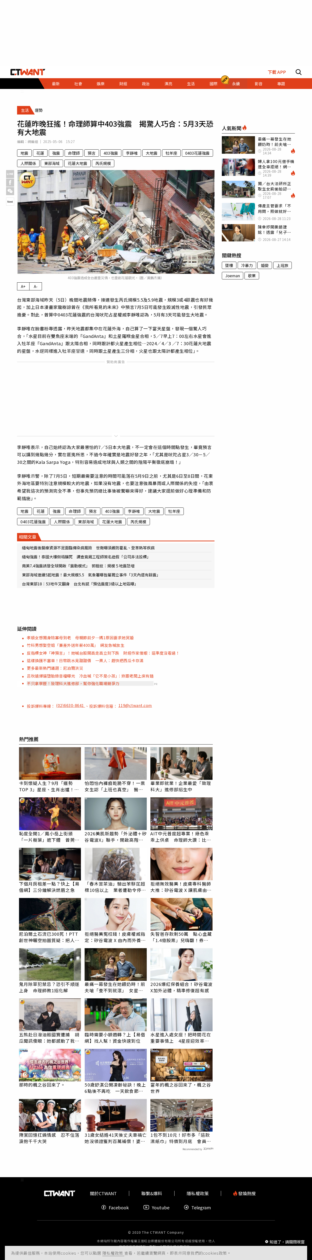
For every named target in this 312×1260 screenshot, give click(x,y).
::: (22, 91)
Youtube (160, 1207)
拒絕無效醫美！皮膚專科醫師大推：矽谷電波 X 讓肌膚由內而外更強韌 (181, 886)
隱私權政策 (113, 1253)
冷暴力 (247, 265)
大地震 (151, 153)
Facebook (119, 1207)
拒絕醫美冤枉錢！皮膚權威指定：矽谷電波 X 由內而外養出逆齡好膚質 (115, 937)
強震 (56, 153)
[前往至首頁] (27, 72)
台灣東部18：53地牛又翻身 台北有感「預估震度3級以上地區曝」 (80, 584)
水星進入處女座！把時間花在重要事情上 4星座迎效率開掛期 (180, 1037)
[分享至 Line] (10, 174)
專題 (281, 84)
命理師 (74, 153)
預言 (92, 153)
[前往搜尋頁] (299, 72)
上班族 (282, 265)
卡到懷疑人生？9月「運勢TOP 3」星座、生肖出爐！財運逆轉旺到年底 (49, 786)
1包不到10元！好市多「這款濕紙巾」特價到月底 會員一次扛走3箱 (180, 1138)
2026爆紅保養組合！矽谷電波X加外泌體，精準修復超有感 (181, 987)
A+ (23, 286)
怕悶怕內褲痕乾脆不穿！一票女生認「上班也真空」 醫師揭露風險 (115, 786)
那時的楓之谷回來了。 (42, 1084)
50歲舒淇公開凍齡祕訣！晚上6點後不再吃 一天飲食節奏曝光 (115, 1087)
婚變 (265, 265)
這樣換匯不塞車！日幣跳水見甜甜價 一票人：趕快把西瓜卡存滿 (85, 660)
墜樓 (229, 265)
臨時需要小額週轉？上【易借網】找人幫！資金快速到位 (115, 1037)
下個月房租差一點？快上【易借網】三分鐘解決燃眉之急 (49, 886)
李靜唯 (132, 153)
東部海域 (52, 163)
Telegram (201, 1207)
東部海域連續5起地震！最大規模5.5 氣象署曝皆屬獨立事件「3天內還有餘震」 (91, 575)
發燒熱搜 (246, 1193)
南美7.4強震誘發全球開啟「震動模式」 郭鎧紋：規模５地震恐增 (78, 566)
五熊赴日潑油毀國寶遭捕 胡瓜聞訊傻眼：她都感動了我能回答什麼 (49, 1037)
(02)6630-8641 (70, 705)
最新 (56, 83)
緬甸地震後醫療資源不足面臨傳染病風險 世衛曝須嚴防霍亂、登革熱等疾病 (88, 548)
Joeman (232, 275)
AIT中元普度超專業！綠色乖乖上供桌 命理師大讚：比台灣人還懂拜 (180, 836)
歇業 (252, 275)
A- (36, 286)
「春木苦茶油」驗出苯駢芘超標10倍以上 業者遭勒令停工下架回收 (115, 886)
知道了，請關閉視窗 (287, 1241)
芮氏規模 (103, 163)
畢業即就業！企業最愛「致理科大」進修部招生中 (180, 786)
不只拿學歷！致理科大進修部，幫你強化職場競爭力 (73, 683)
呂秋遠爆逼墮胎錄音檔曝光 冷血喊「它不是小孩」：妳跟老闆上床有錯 (90, 676)
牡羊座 (171, 153)
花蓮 (40, 153)
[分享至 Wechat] (10, 191)
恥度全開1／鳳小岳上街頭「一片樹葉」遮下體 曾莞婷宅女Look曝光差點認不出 (49, 836)
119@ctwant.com (135, 705)
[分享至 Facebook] (10, 183)
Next (10, 201)
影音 (259, 84)
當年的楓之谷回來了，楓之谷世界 (180, 1087)
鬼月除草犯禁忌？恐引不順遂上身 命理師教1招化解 (49, 987)
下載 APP (277, 72)
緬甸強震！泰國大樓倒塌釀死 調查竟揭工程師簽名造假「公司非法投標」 (86, 557)
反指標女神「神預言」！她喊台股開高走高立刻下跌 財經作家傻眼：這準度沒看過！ (103, 653)
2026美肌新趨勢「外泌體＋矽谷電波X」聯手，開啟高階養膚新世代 (116, 836)
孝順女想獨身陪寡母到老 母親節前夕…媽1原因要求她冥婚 (82, 637)
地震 (24, 153)
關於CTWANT (103, 1193)
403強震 (111, 153)
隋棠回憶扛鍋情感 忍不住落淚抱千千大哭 (49, 1138)
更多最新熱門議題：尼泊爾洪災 (55, 668)
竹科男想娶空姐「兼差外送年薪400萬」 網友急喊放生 (75, 645)
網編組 (33, 141)
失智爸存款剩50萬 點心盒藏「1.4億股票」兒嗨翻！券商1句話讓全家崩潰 (181, 937)
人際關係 (28, 163)
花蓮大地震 (77, 163)
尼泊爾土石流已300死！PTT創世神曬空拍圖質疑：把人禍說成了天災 (49, 937)
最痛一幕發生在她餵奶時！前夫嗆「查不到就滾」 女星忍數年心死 (115, 987)
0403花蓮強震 (197, 153)
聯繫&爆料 (151, 1193)
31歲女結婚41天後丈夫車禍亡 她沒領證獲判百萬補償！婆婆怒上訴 (116, 1138)
